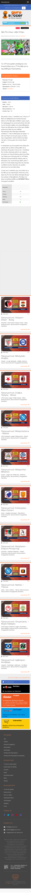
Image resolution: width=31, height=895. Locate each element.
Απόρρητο (15, 878)
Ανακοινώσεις (7, 792)
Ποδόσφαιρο (7, 800)
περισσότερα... (24, 329)
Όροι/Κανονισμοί (8, 775)
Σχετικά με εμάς (15, 876)
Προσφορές (7, 750)
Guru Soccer (15, 874)
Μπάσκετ (6, 803)
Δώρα (5, 772)
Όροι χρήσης (15, 877)
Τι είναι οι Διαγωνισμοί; (10, 764)
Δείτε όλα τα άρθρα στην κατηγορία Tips (19, 677)
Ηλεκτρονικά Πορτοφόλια (11, 753)
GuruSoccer (5, 2)
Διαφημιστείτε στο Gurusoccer (14, 832)
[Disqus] (15, 229)
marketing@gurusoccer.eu (13, 829)
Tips (28, 314)
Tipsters (6, 741)
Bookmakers (7, 747)
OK (23, 8)
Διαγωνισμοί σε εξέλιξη (10, 767)
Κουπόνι (6, 769)
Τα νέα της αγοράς (9, 789)
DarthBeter (22, 36)
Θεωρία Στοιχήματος (9, 744)
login (9, 883)
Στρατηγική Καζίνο (9, 798)
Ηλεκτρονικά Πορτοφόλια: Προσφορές (14, 755)
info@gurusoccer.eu (11, 827)
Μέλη (5, 778)
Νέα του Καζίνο (8, 795)
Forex (5, 806)
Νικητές (6, 781)
